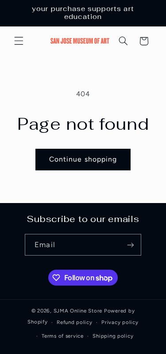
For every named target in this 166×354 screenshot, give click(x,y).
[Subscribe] (130, 245)
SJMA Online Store (78, 311)
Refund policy (75, 322)
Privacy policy (119, 322)
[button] (18, 41)
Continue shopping (83, 159)
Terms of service (63, 336)
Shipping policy (113, 336)
